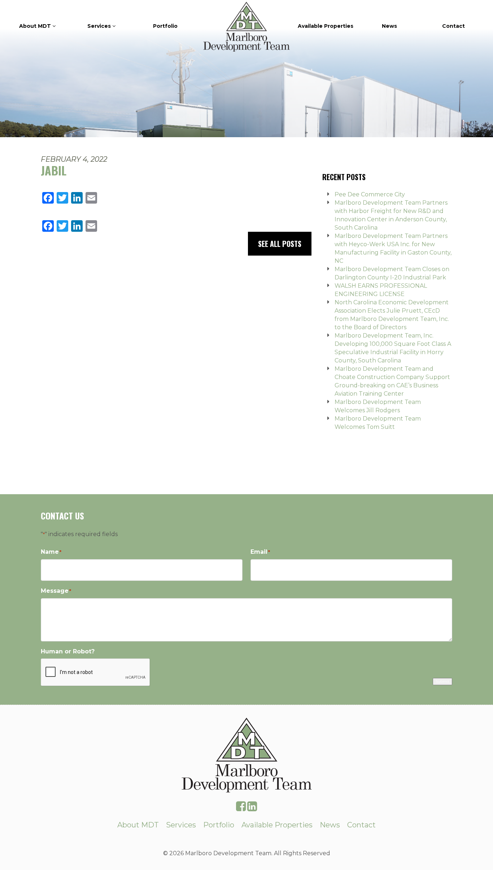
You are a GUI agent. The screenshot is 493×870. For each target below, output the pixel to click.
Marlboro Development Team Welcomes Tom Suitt (378, 422)
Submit (442, 681)
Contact (453, 26)
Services (99, 26)
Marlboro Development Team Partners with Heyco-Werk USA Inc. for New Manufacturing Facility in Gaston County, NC (393, 248)
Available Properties (325, 26)
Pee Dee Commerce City (370, 194)
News (389, 26)
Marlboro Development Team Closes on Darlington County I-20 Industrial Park (392, 273)
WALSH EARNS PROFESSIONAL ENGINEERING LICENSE (381, 289)
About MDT (35, 26)
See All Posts (279, 243)
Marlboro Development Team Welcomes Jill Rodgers (378, 406)
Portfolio (165, 26)
